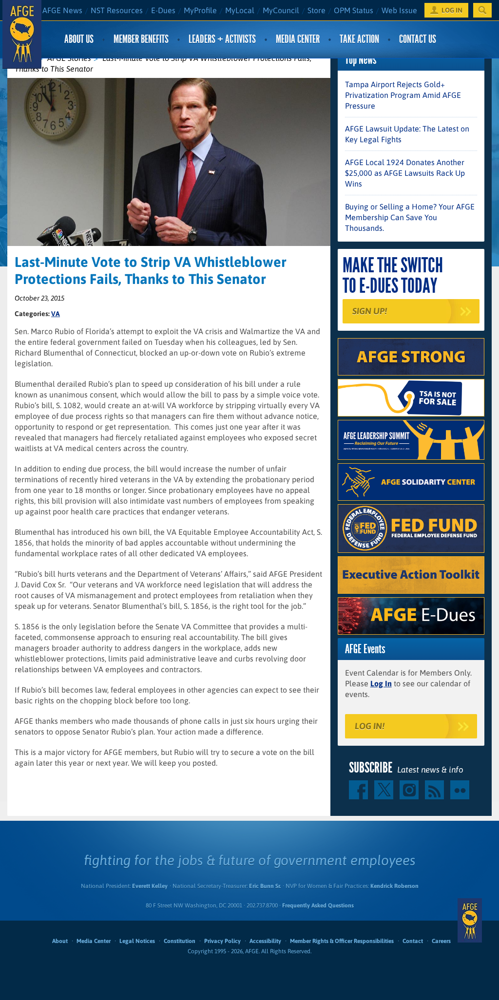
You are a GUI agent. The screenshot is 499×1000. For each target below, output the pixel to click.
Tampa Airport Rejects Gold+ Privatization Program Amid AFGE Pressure (403, 95)
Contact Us (417, 39)
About (60, 941)
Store (316, 10)
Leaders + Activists (222, 39)
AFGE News (62, 10)
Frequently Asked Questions (318, 905)
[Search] (482, 10)
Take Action (359, 39)
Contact (413, 941)
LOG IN (451, 10)
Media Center (298, 39)
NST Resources (117, 10)
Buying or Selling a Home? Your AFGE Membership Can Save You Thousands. (410, 217)
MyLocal (239, 10)
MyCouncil (281, 10)
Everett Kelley (150, 886)
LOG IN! (369, 726)
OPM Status (353, 10)
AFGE (469, 920)
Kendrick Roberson (394, 886)
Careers (441, 941)
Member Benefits (141, 39)
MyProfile (200, 10)
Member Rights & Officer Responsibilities (342, 941)
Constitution (179, 941)
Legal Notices (137, 941)
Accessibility (265, 941)
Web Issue (399, 10)
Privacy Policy (222, 941)
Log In (381, 683)
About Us (79, 39)
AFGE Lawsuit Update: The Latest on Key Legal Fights (407, 134)
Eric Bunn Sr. (265, 886)
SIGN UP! (369, 311)
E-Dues (163, 10)
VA (55, 314)
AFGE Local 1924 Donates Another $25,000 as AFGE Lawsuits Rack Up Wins (405, 173)
